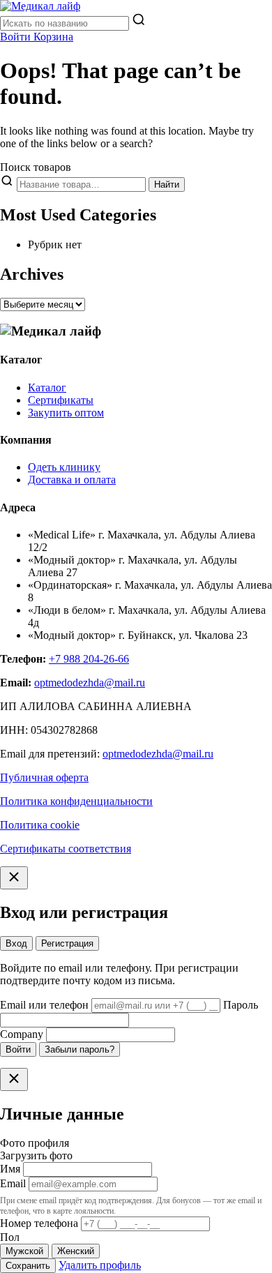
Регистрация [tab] (67, 943)
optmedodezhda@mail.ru (89, 682)
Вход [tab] (16, 943)
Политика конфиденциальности (76, 801)
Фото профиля (34, 1143)
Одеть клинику (64, 467)
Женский (75, 1251)
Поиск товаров (35, 167)
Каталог (47, 387)
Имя (10, 1169)
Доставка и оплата (72, 479)
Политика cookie (40, 825)
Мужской (24, 1251)
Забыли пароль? (79, 1049)
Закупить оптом (66, 413)
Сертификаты (60, 400)
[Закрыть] (14, 877)
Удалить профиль (100, 1265)
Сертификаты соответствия (65, 848)
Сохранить (28, 1265)
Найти (166, 184)
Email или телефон (44, 1005)
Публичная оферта (44, 777)
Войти (18, 1049)
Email (13, 1183)
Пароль (240, 1005)
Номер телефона (39, 1223)
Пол (10, 1237)
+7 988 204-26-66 (89, 659)
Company (21, 1034)
